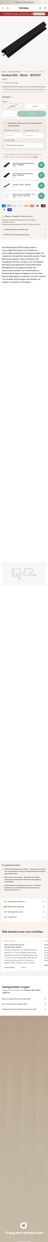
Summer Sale (39, 14)
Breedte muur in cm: (11, 130)
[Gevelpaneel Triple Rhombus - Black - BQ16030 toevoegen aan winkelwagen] (41, 175)
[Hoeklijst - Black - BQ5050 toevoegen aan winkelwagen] (41, 185)
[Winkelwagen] (45, 8)
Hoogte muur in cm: (31, 130)
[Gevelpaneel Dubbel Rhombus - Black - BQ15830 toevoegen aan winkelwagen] (41, 165)
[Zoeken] (7, 8)
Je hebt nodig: (9, 140)
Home (4, 71)
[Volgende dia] (43, 954)
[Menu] (2, 8)
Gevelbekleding (15, 71)
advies (35, 157)
